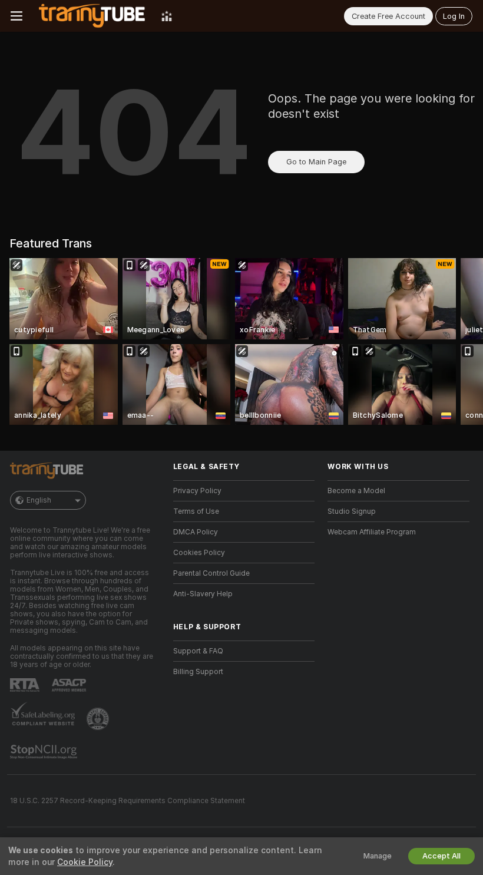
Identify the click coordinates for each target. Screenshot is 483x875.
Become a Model (356, 491)
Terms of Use (196, 511)
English (39, 500)
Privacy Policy (197, 491)
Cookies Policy (199, 553)
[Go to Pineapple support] (99, 719)
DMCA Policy (195, 532)
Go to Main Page (316, 161)
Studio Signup (351, 511)
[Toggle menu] (16, 16)
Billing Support (198, 672)
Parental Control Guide (211, 573)
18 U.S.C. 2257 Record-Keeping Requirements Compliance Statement (127, 801)
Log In (454, 16)
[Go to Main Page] (92, 16)
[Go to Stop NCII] (45, 752)
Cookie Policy (85, 862)
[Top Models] (167, 16)
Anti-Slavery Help (203, 594)
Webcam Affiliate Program (371, 532)
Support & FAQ (198, 651)
